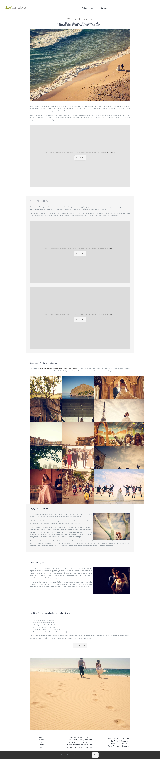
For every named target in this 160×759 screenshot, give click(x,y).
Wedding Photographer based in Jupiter (50, 369)
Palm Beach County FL (71, 369)
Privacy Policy (110, 152)
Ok (95, 755)
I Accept (80, 158)
